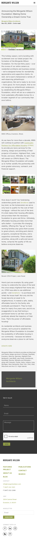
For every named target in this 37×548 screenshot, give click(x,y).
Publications (24, 467)
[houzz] (5, 534)
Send (7, 444)
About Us (7, 473)
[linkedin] (10, 528)
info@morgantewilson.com (12, 484)
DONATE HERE (7, 346)
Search (21, 474)
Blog (5, 477)
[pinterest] (10, 534)
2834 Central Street (10, 499)
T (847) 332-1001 (9, 487)
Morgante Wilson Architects (11, 21)
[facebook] (5, 528)
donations (24, 203)
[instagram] (15, 528)
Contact (22, 470)
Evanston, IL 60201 (9, 502)
